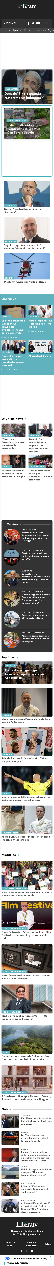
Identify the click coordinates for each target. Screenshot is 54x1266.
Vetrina (41, 30)
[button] (21, 1251)
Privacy (48, 1244)
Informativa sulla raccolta (15, 1263)
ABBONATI (10, 23)
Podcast (29, 30)
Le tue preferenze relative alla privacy (28, 1258)
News (6, 30)
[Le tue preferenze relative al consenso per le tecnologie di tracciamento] (4, 1263)
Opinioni (17, 30)
